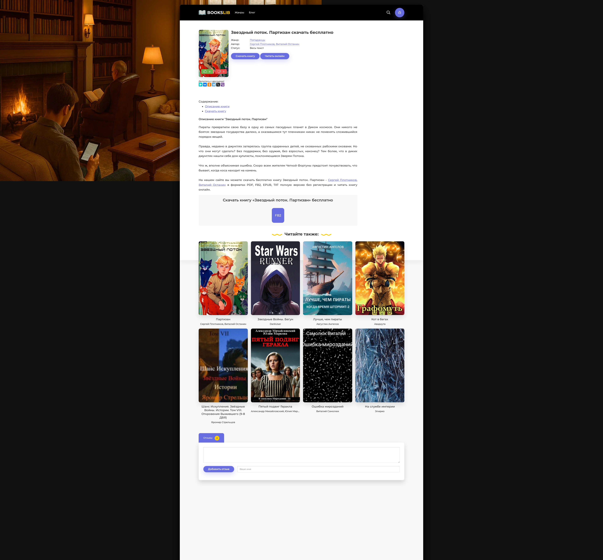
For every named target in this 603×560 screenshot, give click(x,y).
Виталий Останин (287, 44)
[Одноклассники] (209, 84)
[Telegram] (214, 84)
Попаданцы (257, 40)
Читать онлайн (275, 56)
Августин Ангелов (327, 323)
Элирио (380, 411)
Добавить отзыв (218, 469)
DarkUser (275, 323)
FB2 (278, 215)
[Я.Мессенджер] (200, 84)
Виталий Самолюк (327, 411)
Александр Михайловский (267, 411)
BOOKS (218, 12)
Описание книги (217, 106)
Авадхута (380, 323)
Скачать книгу (245, 56)
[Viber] (222, 84)
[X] (218, 84)
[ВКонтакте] (205, 84)
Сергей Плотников (262, 44)
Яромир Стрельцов (223, 422)
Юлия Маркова (294, 411)
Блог (252, 12)
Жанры (239, 12)
